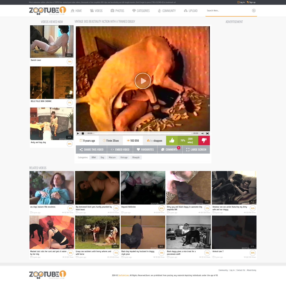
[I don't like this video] (204, 140)
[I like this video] (172, 140)
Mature (112, 157)
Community (223, 270)
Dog (102, 157)
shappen (157, 140)
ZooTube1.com (123, 275)
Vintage (124, 157)
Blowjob (136, 157)
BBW (94, 157)
